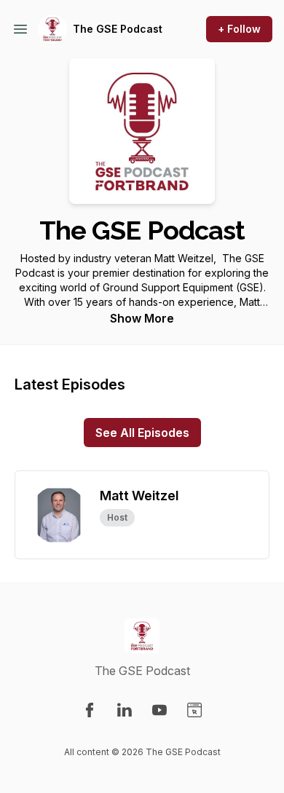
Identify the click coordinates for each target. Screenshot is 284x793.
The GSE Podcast (117, 29)
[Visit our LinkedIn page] (124, 710)
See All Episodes (142, 432)
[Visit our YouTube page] (159, 710)
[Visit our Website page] (194, 710)
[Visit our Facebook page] (89, 710)
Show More (142, 318)
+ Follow (239, 29)
